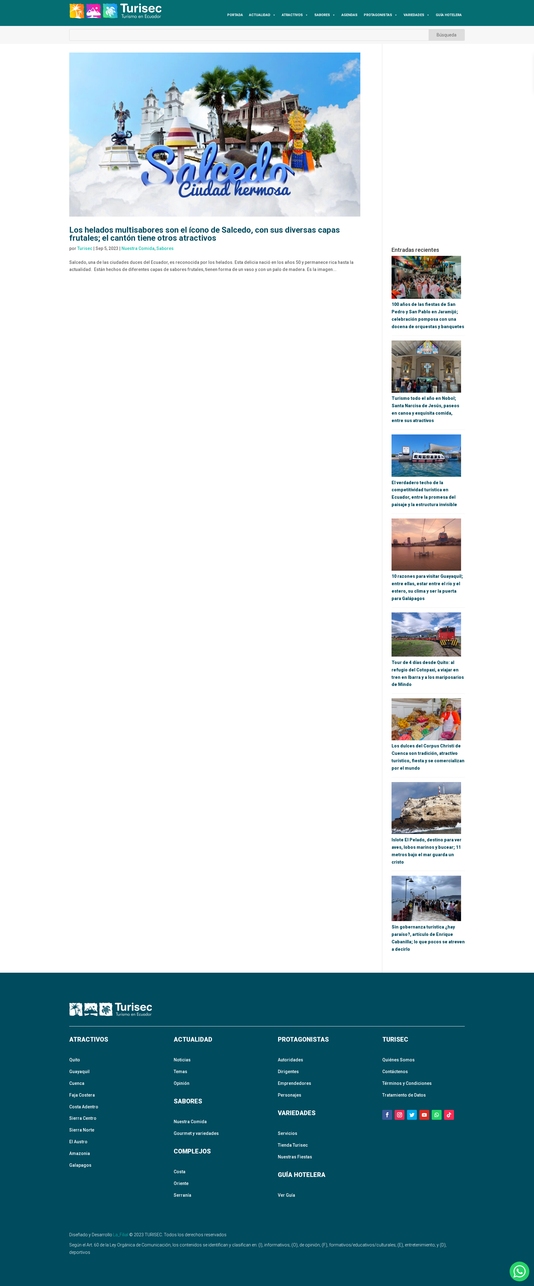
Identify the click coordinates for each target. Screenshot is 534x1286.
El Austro (78, 1141)
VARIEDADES (414, 15)
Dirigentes (288, 1071)
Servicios (287, 1133)
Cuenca (76, 1083)
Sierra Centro (82, 1118)
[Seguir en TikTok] (449, 1115)
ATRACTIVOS (292, 15)
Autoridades (290, 1059)
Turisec (84, 248)
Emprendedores (294, 1083)
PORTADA (235, 15)
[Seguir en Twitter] (412, 1115)
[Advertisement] (428, 145)
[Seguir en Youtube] (424, 1115)
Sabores (165, 248)
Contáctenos (395, 1071)
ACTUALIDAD (259, 15)
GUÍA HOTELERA (449, 15)
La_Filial (120, 1234)
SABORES (322, 15)
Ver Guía (286, 1195)
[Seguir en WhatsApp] (437, 1115)
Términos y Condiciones (407, 1083)
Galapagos (80, 1165)
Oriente (181, 1183)
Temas (180, 1071)
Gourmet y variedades (196, 1133)
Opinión (181, 1083)
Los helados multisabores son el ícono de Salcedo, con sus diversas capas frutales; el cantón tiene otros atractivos (204, 234)
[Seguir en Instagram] (400, 1115)
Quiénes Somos (398, 1059)
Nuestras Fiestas (295, 1156)
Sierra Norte (81, 1129)
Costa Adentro (83, 1106)
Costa (179, 1171)
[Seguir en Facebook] (387, 1115)
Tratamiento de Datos (404, 1095)
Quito (74, 1059)
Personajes (289, 1095)
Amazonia (79, 1153)
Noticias (182, 1059)
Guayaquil (79, 1071)
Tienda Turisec (293, 1145)
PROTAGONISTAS (378, 15)
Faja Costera (82, 1095)
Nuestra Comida (138, 248)
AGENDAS (349, 15)
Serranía (182, 1195)
